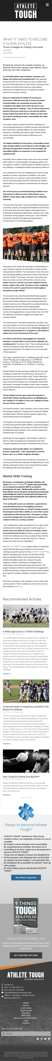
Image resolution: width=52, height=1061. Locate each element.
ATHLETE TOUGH (39, 552)
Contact (26, 1023)
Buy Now (26, 1013)
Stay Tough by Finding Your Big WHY (21, 776)
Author (26, 1005)
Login (26, 1020)
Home (26, 1003)
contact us (18, 586)
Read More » (7, 674)
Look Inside (26, 1008)
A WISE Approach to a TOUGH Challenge (23, 631)
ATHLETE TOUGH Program (16, 547)
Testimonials (26, 1010)
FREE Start (26, 1015)
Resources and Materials (25, 1018)
